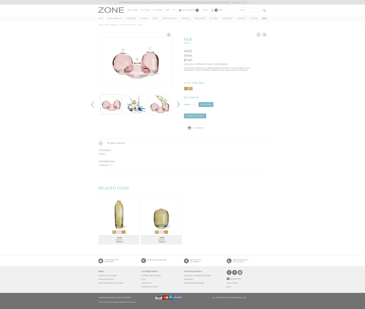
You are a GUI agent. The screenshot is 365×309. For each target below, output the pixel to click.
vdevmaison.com (106, 279)
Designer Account (149, 287)
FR (174, 10)
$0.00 (220, 10)
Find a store (132, 10)
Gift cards (145, 10)
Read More (235, 2)
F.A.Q (143, 279)
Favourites (198, 128)
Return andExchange (195, 261)
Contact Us (146, 283)
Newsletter (235, 279)
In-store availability (195, 116)
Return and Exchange (194, 283)
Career (133, 302)
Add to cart (206, 104)
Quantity (187, 104)
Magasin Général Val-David (110, 283)
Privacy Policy (113, 302)
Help (168, 10)
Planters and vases (127, 25)
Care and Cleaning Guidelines (197, 275)
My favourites (188, 10)
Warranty (189, 279)
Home (100, 25)
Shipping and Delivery (157, 260)
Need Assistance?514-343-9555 (241, 261)
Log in (205, 10)
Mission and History (107, 275)
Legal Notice (232, 283)
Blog (229, 287)
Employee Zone (124, 302)
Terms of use (103, 302)
